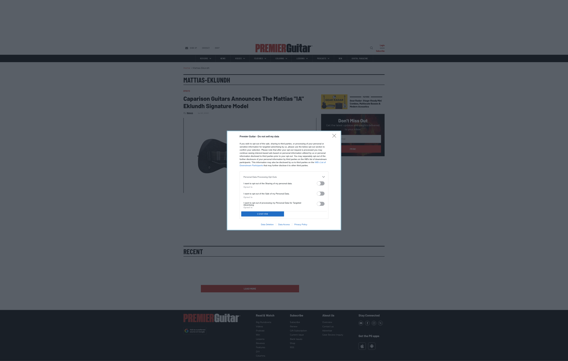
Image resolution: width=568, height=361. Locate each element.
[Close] (335, 137)
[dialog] (284, 180)
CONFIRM (262, 214)
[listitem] (284, 176)
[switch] (321, 183)
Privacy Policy (300, 224)
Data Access (284, 224)
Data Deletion (267, 224)
